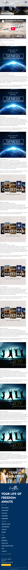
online (16, 5)
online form (7, 479)
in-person (19, 5)
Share (2, 43)
